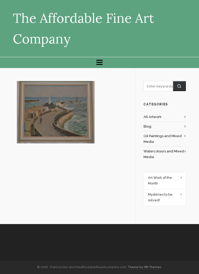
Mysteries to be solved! (160, 197)
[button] (179, 86)
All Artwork (152, 117)
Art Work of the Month (160, 180)
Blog (147, 126)
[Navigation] (99, 62)
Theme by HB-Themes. (145, 267)
